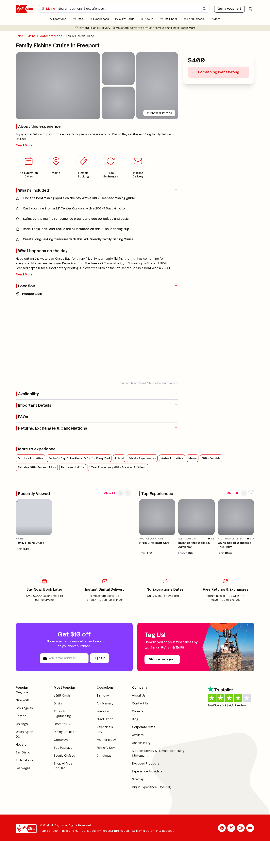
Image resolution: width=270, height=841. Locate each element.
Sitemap (138, 779)
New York (22, 700)
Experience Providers (147, 771)
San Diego (23, 752)
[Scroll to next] (128, 493)
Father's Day (106, 748)
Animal (119, 458)
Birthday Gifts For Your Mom (37, 467)
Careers (137, 711)
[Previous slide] (63, 28)
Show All (232, 493)
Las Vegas (23, 768)
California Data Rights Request (153, 831)
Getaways (61, 740)
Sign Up (99, 658)
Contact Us (140, 703)
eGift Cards (62, 695)
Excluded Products (145, 763)
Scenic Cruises (64, 755)
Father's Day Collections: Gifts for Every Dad (79, 458)
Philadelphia (24, 760)
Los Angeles (24, 708)
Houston (22, 744)
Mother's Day (106, 740)
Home (19, 36)
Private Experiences (142, 458)
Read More (24, 145)
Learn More (188, 28)
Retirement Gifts (72, 467)
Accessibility (141, 743)
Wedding (103, 711)
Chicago (22, 724)
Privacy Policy (69, 831)
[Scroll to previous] (121, 493)
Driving (58, 703)
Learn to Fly (62, 724)
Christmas (104, 755)
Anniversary (105, 703)
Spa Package (63, 748)
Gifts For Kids (211, 458)
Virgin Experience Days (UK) (151, 787)
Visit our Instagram (162, 659)
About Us (138, 695)
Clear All (109, 493)
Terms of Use (49, 831)
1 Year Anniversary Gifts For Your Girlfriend (117, 467)
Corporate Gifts (143, 727)
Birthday (103, 695)
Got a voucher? (229, 8)
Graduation (105, 719)
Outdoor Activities (30, 458)
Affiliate (138, 735)
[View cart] (250, 9)
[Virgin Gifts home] (25, 9)
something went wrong (218, 72)
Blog (135, 719)
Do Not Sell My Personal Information (105, 830)
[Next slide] (206, 28)
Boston (21, 716)
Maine (31, 36)
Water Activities (51, 36)
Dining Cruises (64, 732)
